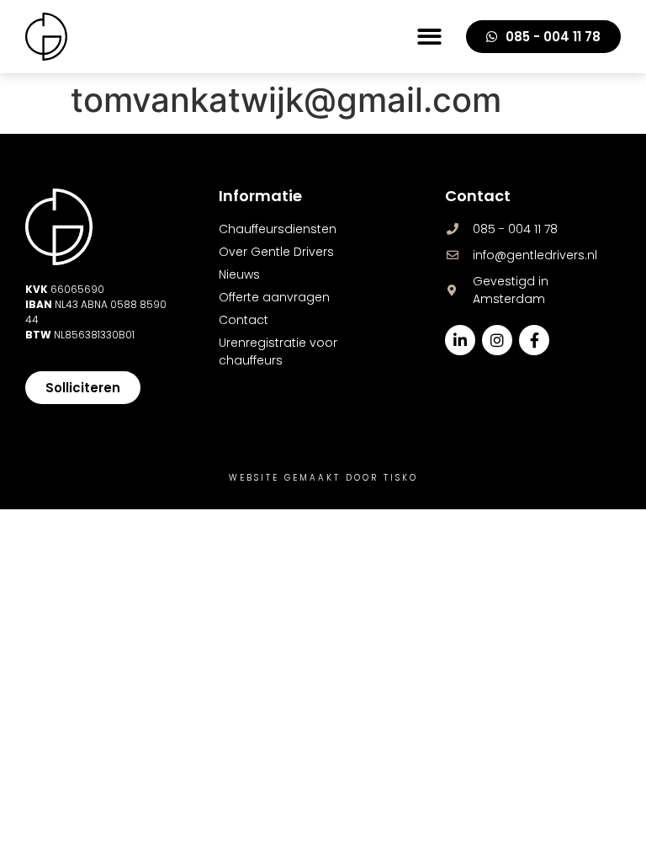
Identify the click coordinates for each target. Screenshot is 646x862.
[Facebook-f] (534, 340)
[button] (429, 36)
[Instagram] (497, 340)
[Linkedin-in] (460, 340)
